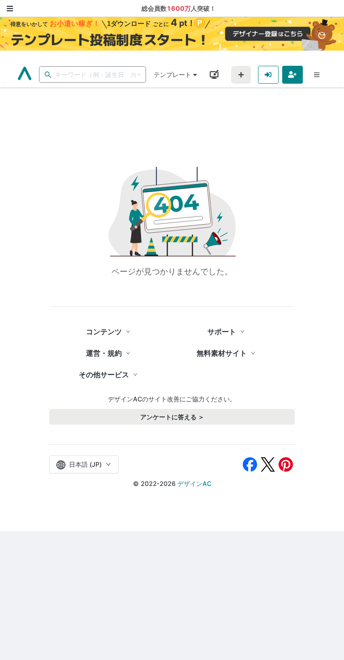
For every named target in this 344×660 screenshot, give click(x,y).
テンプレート (172, 74)
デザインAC (194, 483)
